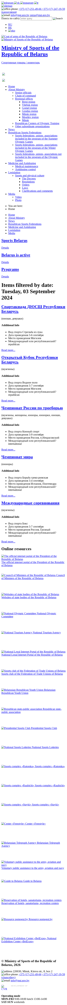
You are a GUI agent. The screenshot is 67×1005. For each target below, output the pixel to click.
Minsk (25, 120)
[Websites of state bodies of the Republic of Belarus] (30, 594)
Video (18, 197)
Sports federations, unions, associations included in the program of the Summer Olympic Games (36, 138)
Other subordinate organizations (32, 126)
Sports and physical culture (29, 175)
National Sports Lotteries (45, 747)
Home (11, 86)
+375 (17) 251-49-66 (30, 9)
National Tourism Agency (47, 632)
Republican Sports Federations (24, 132)
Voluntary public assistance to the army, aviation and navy (32, 868)
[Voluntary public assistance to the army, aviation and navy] (33, 865)
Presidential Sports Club (44, 728)
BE (10, 27)
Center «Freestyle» (35, 823)
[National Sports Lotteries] (16, 747)
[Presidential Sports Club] (16, 728)
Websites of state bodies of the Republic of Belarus (28, 597)
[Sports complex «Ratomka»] (18, 766)
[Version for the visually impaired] (11, 30)
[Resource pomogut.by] (15, 919)
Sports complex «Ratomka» (50, 766)
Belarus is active (15, 255)
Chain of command (25, 95)
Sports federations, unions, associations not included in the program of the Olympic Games (38, 157)
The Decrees (29, 178)
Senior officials (23, 92)
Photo (18, 200)
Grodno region (30, 111)
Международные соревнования (30, 503)
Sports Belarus (14, 240)
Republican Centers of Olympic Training (37, 123)
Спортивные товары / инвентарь (20, 62)
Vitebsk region (30, 104)
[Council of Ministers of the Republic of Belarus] (28, 575)
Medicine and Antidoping (22, 163)
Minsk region (29, 114)
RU (10, 24)
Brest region (28, 101)
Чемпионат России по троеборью (32, 408)
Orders (25, 184)
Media (11, 194)
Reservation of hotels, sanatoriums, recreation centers (30, 903)
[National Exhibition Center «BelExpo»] (24, 938)
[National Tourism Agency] (17, 632)
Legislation (14, 172)
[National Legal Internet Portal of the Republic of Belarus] (33, 651)
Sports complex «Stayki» (45, 804)
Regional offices (24, 98)
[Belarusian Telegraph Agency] (19, 842)
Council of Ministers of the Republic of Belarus (33, 577)
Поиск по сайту (10, 18)
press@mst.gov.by (40, 15)
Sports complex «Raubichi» (50, 785)
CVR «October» (20, 989)
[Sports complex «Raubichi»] (18, 785)
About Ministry (16, 89)
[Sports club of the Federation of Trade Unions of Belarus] (33, 670)
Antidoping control (25, 169)
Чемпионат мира (17, 457)
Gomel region (29, 107)
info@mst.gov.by (20, 15)
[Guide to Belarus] (12, 881)
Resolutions (28, 181)
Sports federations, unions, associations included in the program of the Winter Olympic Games (36, 147)
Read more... (8, 350)
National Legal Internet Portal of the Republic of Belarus (32, 654)
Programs (10, 269)
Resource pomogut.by (41, 919)
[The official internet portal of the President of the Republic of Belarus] (33, 559)
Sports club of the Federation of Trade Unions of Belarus (32, 673)
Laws (25, 187)
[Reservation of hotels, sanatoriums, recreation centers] (31, 900)
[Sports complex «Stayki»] (16, 804)
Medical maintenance (26, 166)
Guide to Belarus (32, 881)
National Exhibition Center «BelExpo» (28, 940)
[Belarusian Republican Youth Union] (22, 689)
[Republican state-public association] (22, 709)
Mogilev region (30, 117)
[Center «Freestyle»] (13, 823)
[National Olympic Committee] (19, 613)
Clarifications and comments (37, 190)
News (11, 129)
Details (5, 247)
